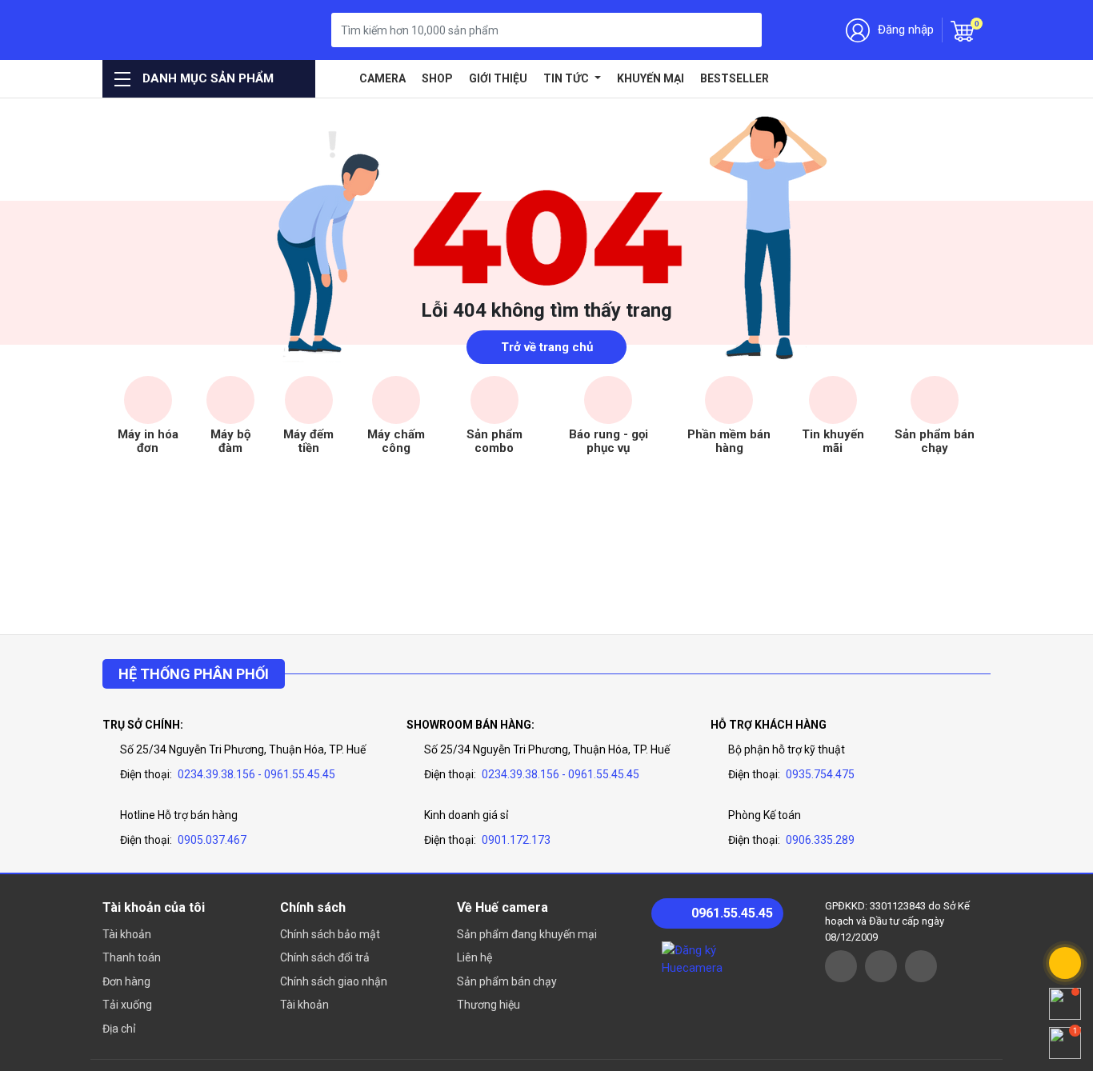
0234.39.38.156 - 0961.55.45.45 (256, 774)
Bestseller (734, 78)
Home (339, 78)
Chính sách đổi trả (325, 957)
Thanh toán (131, 957)
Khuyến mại (650, 78)
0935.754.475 (820, 774)
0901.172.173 (516, 839)
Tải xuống (127, 1004)
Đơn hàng (126, 981)
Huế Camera (184, 30)
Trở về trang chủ (547, 347)
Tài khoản (126, 934)
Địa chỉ (118, 1028)
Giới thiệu (498, 78)
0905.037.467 (212, 839)
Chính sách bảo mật (330, 934)
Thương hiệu (488, 1004)
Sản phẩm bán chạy (507, 981)
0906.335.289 (820, 839)
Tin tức (567, 78)
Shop (437, 78)
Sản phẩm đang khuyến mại (527, 934)
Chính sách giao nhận (333, 981)
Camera (382, 78)
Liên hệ (474, 957)
